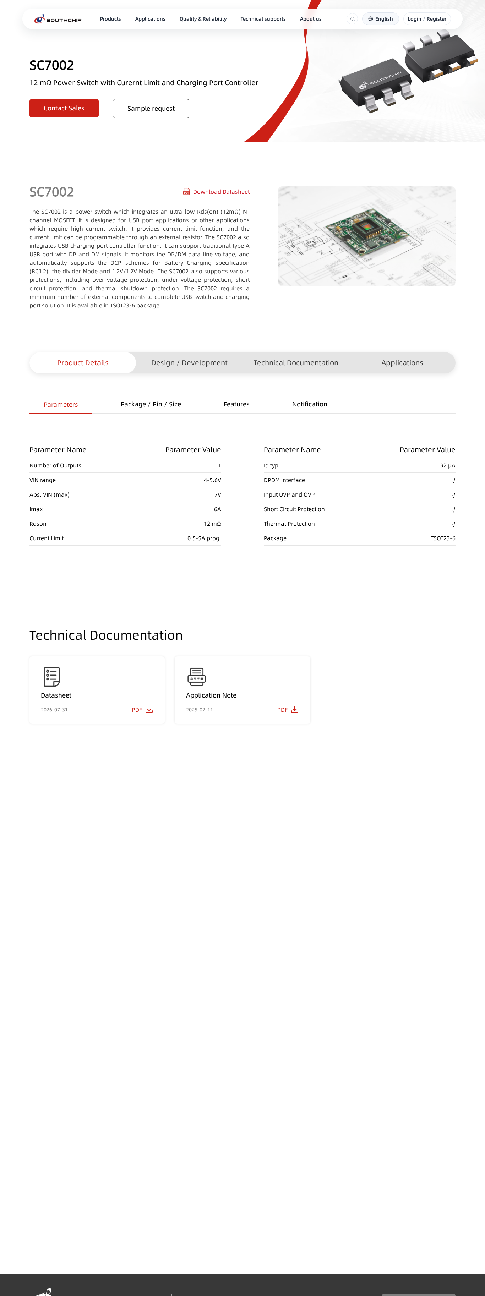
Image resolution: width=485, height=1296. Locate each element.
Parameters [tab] (61, 404)
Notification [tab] (309, 404)
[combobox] (380, 18)
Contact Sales (64, 108)
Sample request (151, 108)
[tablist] (242, 405)
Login (414, 18)
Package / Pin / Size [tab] (151, 404)
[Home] (58, 19)
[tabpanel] (242, 480)
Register (436, 18)
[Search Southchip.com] (352, 18)
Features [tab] (237, 404)
